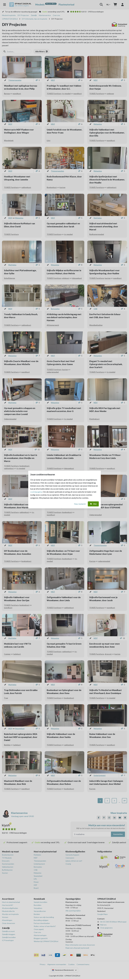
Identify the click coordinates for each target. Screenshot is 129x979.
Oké (94, 504)
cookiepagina (36, 492)
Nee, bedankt (80, 504)
